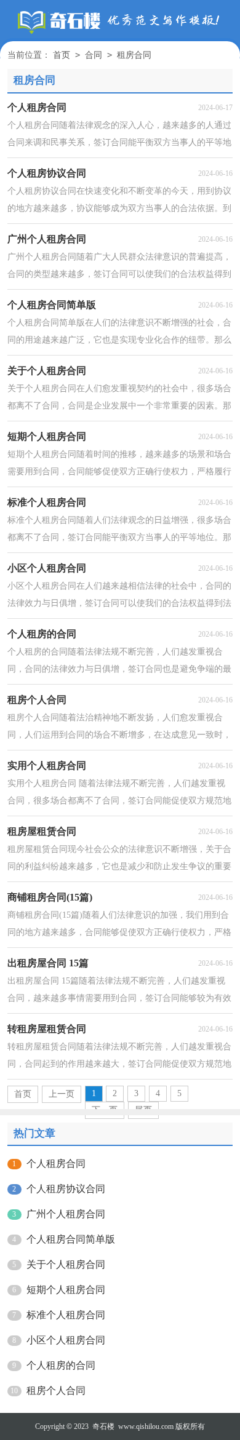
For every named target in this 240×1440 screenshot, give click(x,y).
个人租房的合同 (60, 1365)
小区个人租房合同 (65, 1340)
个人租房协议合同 (65, 1188)
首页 (61, 55)
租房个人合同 (56, 1390)
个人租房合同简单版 (70, 1239)
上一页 (61, 1094)
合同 (93, 55)
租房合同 (134, 55)
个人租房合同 (56, 1163)
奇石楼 (103, 1426)
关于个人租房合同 (65, 1264)
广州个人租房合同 (65, 1214)
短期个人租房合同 (65, 1289)
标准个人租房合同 (65, 1315)
